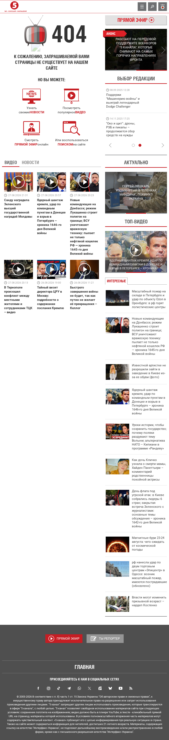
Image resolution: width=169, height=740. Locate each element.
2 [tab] (151, 70)
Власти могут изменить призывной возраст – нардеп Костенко (149, 601)
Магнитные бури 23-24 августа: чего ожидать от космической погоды (148, 543)
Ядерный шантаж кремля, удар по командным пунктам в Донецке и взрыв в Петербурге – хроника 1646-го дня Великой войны (148, 401)
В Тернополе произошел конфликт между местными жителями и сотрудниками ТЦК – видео (18, 300)
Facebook (38, 688)
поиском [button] (65, 144)
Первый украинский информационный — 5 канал (14, 6)
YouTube (120, 688)
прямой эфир (26, 144)
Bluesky (110, 688)
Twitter (90, 688)
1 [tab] (120, 70)
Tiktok (59, 688)
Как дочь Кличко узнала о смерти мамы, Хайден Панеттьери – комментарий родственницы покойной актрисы (149, 469)
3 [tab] (157, 213)
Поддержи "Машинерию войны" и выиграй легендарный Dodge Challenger (123, 100)
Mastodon (100, 688)
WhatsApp (79, 688)
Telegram (69, 688)
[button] (71, 128)
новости (37, 112)
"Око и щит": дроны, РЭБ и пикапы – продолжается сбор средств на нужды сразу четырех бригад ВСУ (122, 133)
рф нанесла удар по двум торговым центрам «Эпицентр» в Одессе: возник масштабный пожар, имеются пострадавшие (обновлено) (149, 574)
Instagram (48, 688)
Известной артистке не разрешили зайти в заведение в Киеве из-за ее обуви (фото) (149, 371)
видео (80, 112)
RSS (131, 688)
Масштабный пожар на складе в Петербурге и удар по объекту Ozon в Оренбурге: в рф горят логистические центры (149, 299)
